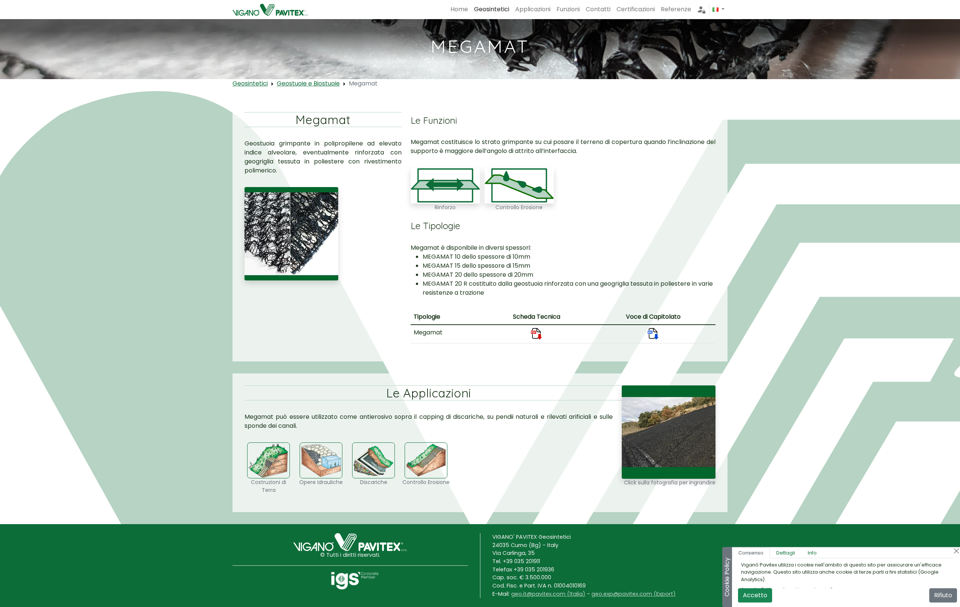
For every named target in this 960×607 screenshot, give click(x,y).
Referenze (676, 9)
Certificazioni (635, 9)
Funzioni (568, 9)
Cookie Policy (727, 577)
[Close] (956, 551)
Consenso (751, 553)
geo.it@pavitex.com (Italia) (548, 594)
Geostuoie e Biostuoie (308, 83)
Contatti (598, 9)
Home (459, 9)
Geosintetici (491, 9)
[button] (719, 9)
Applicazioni (532, 9)
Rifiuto (943, 595)
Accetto (755, 595)
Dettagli (785, 553)
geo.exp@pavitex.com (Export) (633, 594)
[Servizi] (701, 9)
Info (812, 553)
